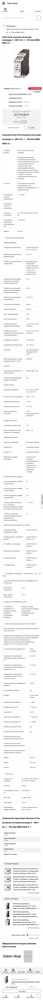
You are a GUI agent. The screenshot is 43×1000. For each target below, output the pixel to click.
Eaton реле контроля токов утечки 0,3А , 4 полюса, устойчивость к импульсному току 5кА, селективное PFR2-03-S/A (25, 871)
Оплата (13, 972)
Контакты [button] (5, 11)
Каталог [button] (5, 972)
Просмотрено (30, 997)
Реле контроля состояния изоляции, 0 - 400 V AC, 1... (26, 982)
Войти (22, 11)
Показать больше (33, 893)
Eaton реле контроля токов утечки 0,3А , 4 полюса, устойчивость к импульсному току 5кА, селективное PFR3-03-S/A (25, 879)
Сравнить (5, 997)
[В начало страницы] (39, 996)
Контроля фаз (10, 26)
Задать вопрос (42, 500)
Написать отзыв (33, 938)
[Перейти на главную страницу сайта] (16, 3)
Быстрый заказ (13, 127)
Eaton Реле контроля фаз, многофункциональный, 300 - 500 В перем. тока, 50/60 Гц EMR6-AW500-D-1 (25, 914)
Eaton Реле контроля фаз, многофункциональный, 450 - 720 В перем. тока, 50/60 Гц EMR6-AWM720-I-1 (26, 922)
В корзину (31, 127)
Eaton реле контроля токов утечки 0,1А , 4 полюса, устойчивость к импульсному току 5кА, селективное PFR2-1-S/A (25, 887)
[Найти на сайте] (39, 18)
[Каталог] (3, 3)
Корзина (38, 11)
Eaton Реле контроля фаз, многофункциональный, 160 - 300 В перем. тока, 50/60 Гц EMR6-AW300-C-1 (25, 906)
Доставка (21, 972)
